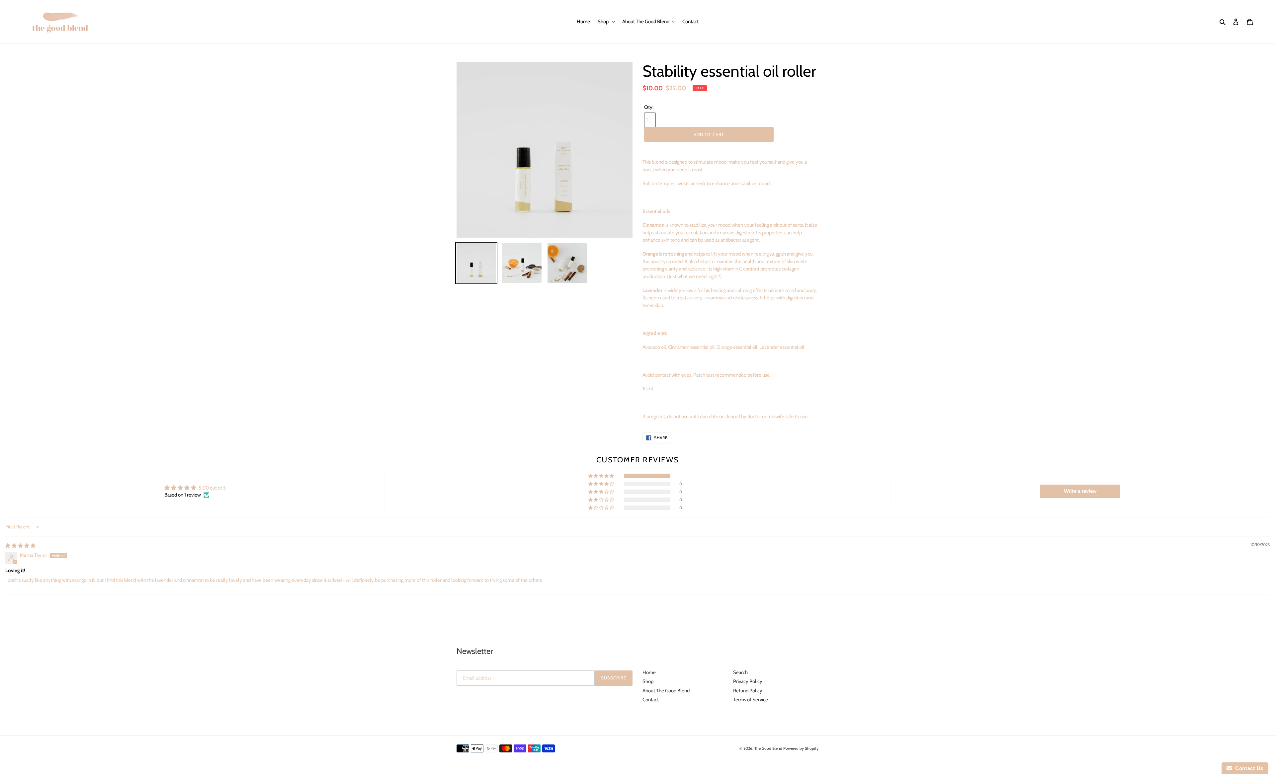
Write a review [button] (1080, 491)
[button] (601, 476)
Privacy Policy (747, 681)
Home (649, 672)
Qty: (648, 107)
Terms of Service (750, 700)
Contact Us (1247, 768)
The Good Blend (768, 748)
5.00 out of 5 (212, 488)
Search (740, 672)
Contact (650, 700)
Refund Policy (747, 691)
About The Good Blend (666, 691)
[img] (20, 546)
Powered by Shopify (800, 748)
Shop (647, 681)
